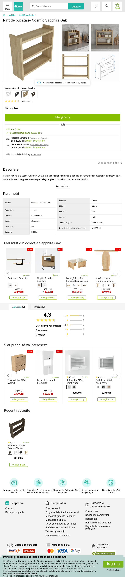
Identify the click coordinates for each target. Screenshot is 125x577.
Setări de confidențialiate (25, 573)
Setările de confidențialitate (60, 527)
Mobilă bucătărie (26, 15)
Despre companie (14, 512)
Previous (8, 273)
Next (117, 273)
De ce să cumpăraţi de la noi (60, 524)
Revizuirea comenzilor (97, 515)
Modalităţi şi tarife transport (60, 516)
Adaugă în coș (62, 117)
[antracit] (17, 94)
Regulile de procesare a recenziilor (97, 527)
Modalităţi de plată (55, 520)
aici (56, 576)
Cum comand (52, 508)
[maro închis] (34, 94)
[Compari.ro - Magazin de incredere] (104, 553)
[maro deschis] (25, 94)
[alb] (8, 94)
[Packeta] (29, 551)
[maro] (68, 285)
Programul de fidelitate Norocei (62, 512)
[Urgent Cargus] (13, 551)
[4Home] (5, 15)
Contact (9, 508)
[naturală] (39, 285)
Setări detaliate (113, 570)
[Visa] (62, 551)
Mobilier (12, 15)
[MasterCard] (50, 551)
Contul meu (91, 511)
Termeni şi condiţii (55, 531)
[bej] (79, 285)
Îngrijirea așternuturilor (57, 535)
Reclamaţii (91, 519)
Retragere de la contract (98, 522)
